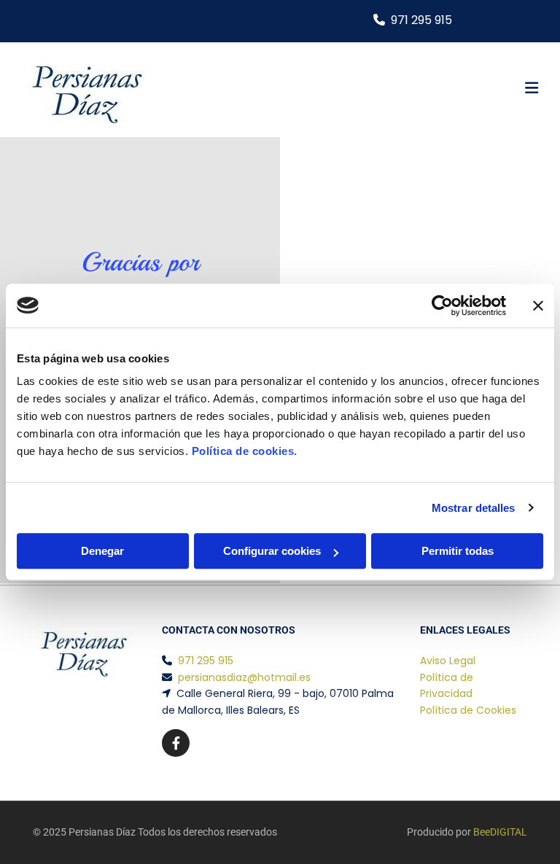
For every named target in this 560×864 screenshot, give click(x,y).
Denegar (102, 551)
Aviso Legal (447, 660)
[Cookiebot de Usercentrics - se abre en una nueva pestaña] (442, 305)
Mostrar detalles (474, 508)
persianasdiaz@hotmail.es (244, 677)
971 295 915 (421, 20)
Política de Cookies (468, 710)
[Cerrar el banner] (538, 305)
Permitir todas (457, 551)
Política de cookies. (245, 451)
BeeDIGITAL (500, 832)
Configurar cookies (272, 551)
